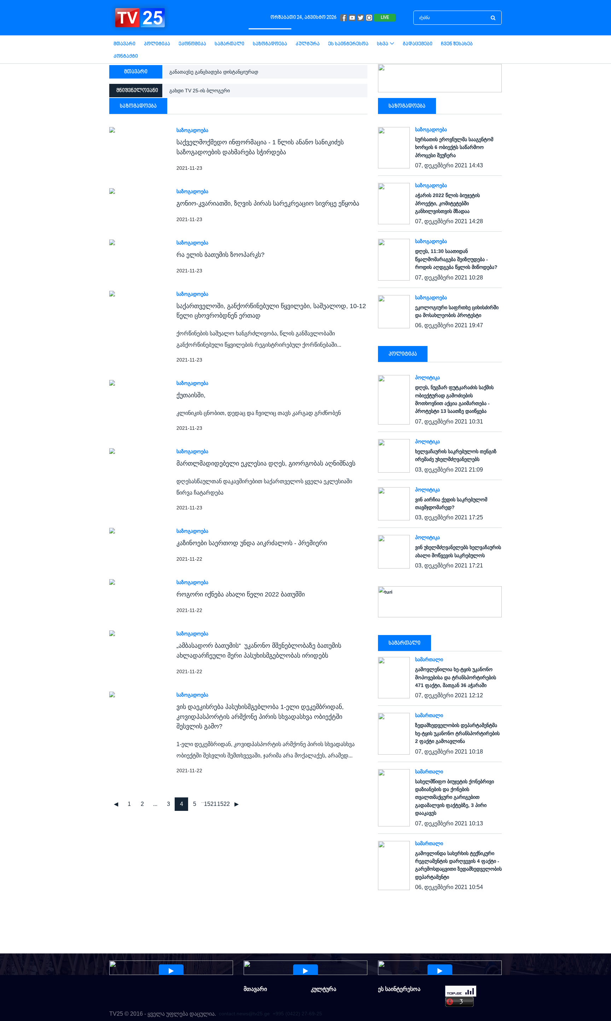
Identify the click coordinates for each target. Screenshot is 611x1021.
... (155, 804)
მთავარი (124, 44)
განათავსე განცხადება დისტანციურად (213, 72)
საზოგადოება (270, 44)
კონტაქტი (126, 56)
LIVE (385, 18)
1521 (210, 804)
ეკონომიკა (192, 44)
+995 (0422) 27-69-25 (297, 1013)
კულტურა (308, 44)
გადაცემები (417, 44)
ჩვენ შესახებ (457, 44)
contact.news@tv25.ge (244, 1013)
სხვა (382, 44)
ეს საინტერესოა (348, 44)
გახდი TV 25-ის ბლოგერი (199, 90)
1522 (223, 804)
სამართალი (229, 44)
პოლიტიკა (157, 44)
